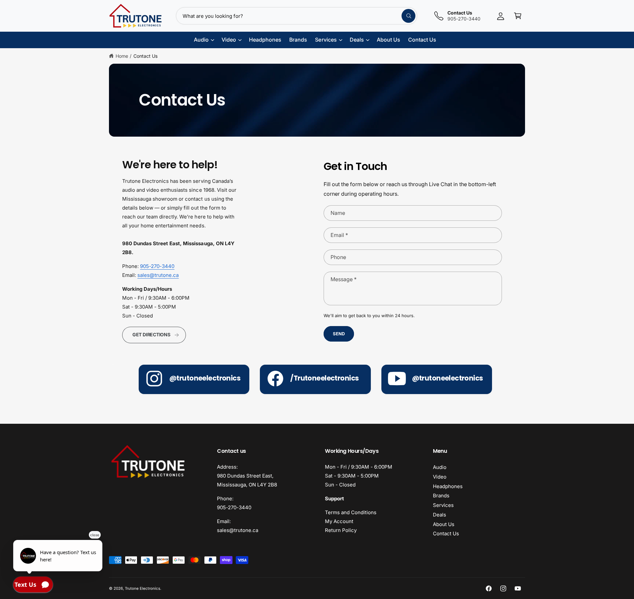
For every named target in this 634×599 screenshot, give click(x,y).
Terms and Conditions (350, 512)
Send (338, 333)
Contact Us (145, 56)
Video (439, 477)
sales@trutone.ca (158, 275)
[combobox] (296, 15)
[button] (517, 15)
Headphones (448, 486)
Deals (439, 515)
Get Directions (151, 334)
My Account (339, 521)
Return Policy (341, 530)
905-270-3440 (157, 266)
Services (443, 505)
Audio (439, 467)
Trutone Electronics (142, 588)
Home (122, 56)
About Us (443, 524)
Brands (441, 495)
